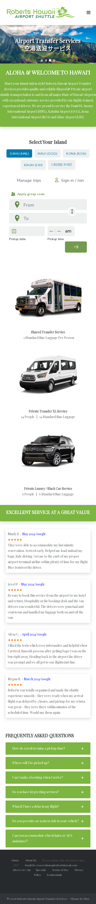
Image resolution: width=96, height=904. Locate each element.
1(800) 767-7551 (24, 870)
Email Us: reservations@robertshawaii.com (54, 865)
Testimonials (54, 875)
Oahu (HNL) (19, 153)
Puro (86, 898)
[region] (48, 44)
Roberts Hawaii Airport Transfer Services (42, 898)
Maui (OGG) (47, 153)
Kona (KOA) (76, 153)
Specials (43, 870)
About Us (33, 860)
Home (15, 860)
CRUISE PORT (61, 165)
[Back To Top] (84, 893)
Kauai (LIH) (33, 165)
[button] (42, 60)
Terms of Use (63, 870)
